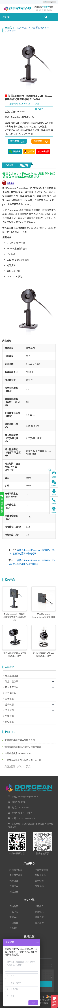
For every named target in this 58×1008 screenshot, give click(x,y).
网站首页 (13, 906)
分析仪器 (9, 704)
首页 (17, 27)
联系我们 (13, 928)
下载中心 (13, 917)
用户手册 (10, 183)
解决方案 (39, 917)
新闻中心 (39, 912)
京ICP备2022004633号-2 (41, 1000)
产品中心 (27, 27)
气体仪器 (9, 710)
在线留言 (13, 922)
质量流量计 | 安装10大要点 (17, 766)
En (52, 2)
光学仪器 (38, 27)
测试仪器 (9, 722)
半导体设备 (10, 693)
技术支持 (39, 922)
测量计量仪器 (11, 681)
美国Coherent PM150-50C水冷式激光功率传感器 (14, 617)
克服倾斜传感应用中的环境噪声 (19, 740)
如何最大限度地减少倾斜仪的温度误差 (22, 747)
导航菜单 (7, 17)
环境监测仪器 (11, 675)
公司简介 (39, 906)
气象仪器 (9, 716)
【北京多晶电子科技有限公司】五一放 (22, 760)
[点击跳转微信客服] (53, 483)
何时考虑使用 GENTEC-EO (17, 753)
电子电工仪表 (11, 687)
